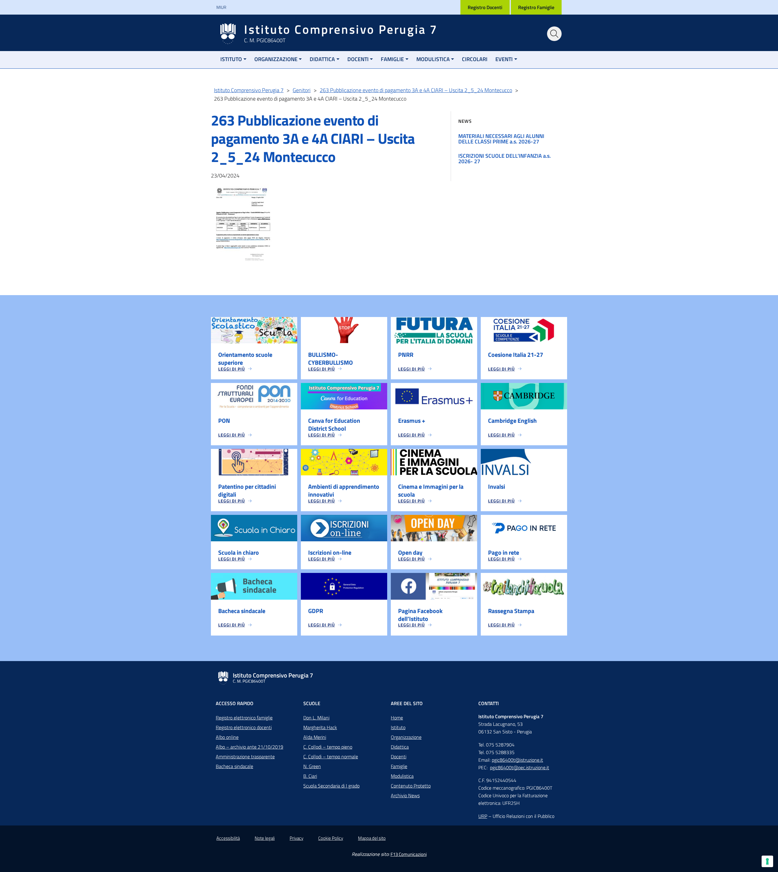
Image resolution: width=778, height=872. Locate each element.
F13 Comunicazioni (409, 854)
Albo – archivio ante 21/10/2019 (249, 746)
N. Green (312, 766)
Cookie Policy (330, 838)
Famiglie (392, 59)
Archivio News (405, 795)
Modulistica (433, 59)
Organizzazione (276, 59)
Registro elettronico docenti (244, 727)
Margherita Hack (320, 727)
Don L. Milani (316, 717)
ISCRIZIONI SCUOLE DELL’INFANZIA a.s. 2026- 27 (504, 158)
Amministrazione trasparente (245, 756)
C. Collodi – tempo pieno (327, 746)
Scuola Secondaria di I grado (331, 785)
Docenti (358, 59)
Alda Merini (314, 737)
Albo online (227, 737)
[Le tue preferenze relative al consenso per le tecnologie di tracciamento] (767, 861)
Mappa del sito (372, 838)
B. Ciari (310, 776)
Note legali (265, 838)
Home (397, 717)
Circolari (474, 59)
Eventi (504, 59)
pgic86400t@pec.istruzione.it (519, 767)
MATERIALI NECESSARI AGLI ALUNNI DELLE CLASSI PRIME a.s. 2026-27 (501, 139)
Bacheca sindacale (234, 766)
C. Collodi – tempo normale (330, 756)
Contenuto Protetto (411, 785)
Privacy (296, 838)
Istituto (231, 59)
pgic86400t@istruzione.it (517, 759)
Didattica (322, 59)
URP (482, 816)
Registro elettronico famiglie (244, 717)
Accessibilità (228, 838)
